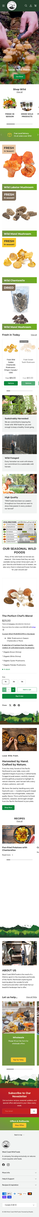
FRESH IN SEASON (9, 115)
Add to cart (27, 690)
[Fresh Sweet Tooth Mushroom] (28, 347)
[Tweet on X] (10, 705)
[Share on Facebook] (14, 705)
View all (19, 92)
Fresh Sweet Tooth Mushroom (28, 361)
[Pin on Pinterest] (19, 705)
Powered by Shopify (27, 1212)
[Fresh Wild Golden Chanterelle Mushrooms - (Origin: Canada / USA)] (11, 347)
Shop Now (8, 807)
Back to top (18, 1135)
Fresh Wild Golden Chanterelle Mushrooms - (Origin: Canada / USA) (11, 366)
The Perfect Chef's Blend (17, 615)
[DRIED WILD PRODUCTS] (27, 103)
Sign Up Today (18, 1060)
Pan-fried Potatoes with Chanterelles (14, 848)
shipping (12, 624)
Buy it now (19, 696)
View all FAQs (31, 997)
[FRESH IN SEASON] (9, 103)
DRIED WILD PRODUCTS (27, 115)
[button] (35, 5)
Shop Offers (19, 1125)
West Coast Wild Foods (14, 1212)
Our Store (19, 77)
